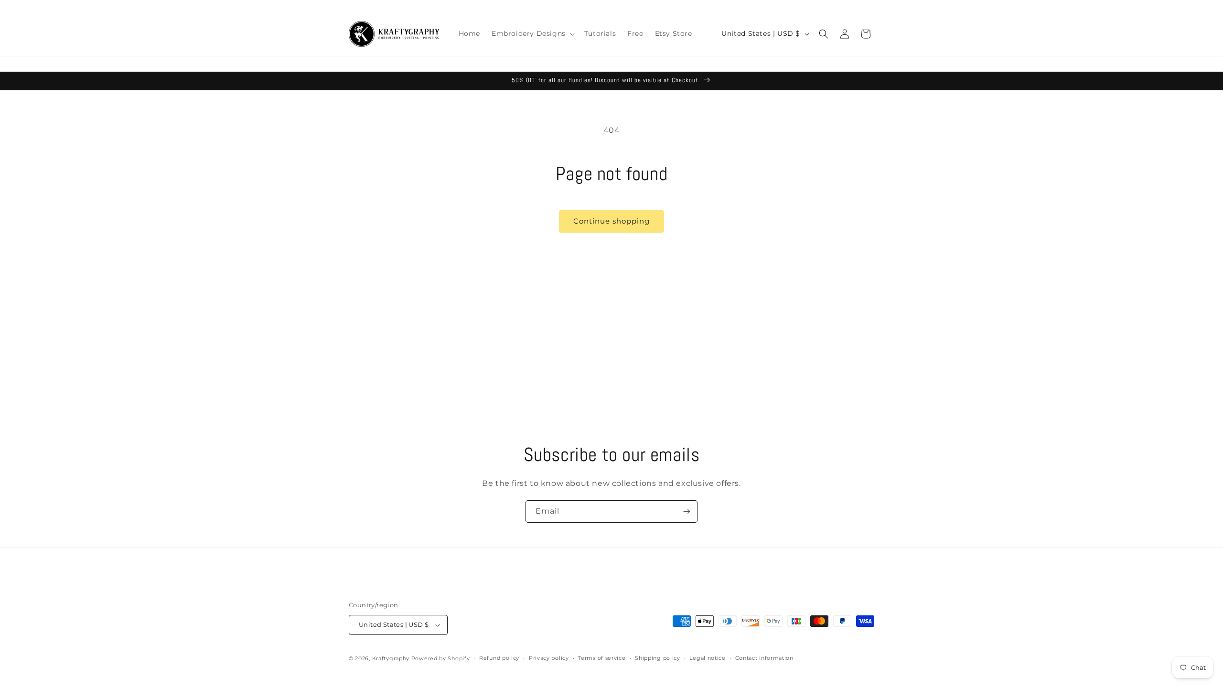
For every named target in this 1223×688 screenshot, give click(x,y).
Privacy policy (549, 658)
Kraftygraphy (390, 658)
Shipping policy (657, 658)
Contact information (764, 658)
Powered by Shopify (440, 658)
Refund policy (499, 658)
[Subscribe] (686, 511)
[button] (532, 33)
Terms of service (601, 658)
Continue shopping (611, 221)
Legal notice (707, 658)
